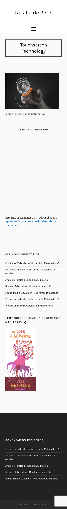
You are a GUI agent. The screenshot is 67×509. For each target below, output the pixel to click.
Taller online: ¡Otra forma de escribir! (33, 286)
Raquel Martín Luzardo (17, 293)
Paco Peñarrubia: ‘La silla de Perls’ (35, 305)
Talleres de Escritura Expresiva (31, 280)
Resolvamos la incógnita (45, 293)
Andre (8, 280)
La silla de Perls (33, 12)
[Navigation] (33, 29)
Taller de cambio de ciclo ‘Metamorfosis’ (38, 263)
